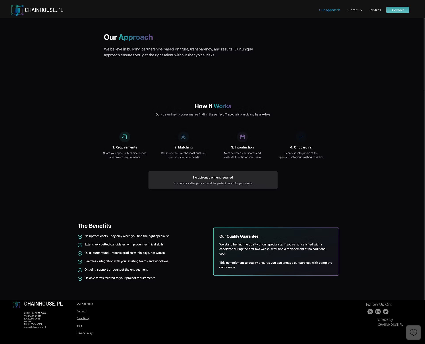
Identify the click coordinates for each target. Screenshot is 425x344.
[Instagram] (378, 311)
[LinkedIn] (370, 311)
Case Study (83, 318)
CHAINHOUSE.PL (44, 10)
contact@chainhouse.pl (35, 327)
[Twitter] (385, 311)
